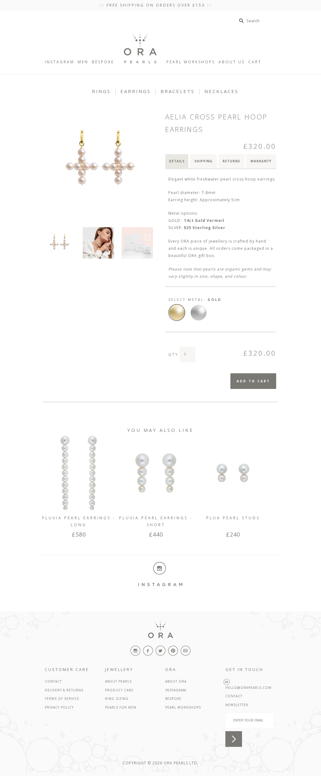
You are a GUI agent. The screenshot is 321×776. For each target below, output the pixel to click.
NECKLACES (221, 91)
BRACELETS (177, 91)
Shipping (203, 161)
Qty (173, 354)
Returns (231, 161)
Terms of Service (62, 698)
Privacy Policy (59, 707)
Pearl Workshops (183, 707)
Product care (119, 690)
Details (177, 161)
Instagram (175, 690)
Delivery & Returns (64, 690)
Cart (259, 62)
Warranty (260, 161)
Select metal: (194, 299)
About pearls (118, 681)
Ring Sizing (117, 698)
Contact (53, 681)
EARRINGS (135, 91)
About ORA (176, 681)
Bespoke (173, 698)
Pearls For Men (120, 707)
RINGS (101, 91)
